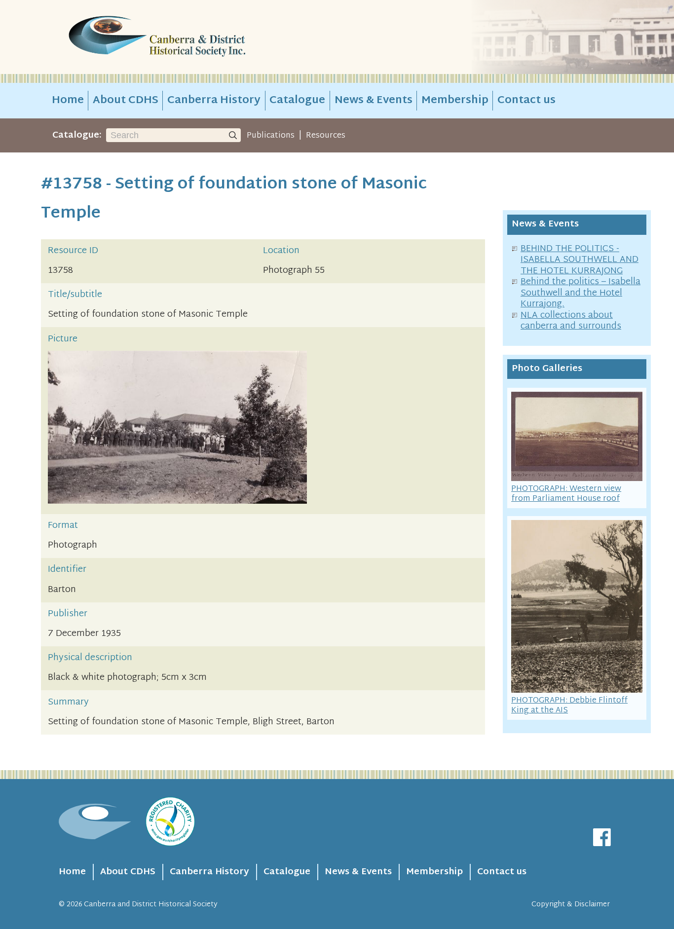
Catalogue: (77, 135)
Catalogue (297, 101)
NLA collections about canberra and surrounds (571, 321)
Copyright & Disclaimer (570, 904)
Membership (454, 101)
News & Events (373, 101)
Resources (325, 135)
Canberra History (214, 101)
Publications (271, 135)
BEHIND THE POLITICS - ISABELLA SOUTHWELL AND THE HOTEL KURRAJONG (579, 260)
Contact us (526, 101)
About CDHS (125, 101)
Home (68, 101)
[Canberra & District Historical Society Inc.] (192, 37)
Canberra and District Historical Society (151, 904)
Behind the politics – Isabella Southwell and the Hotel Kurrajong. (580, 293)
